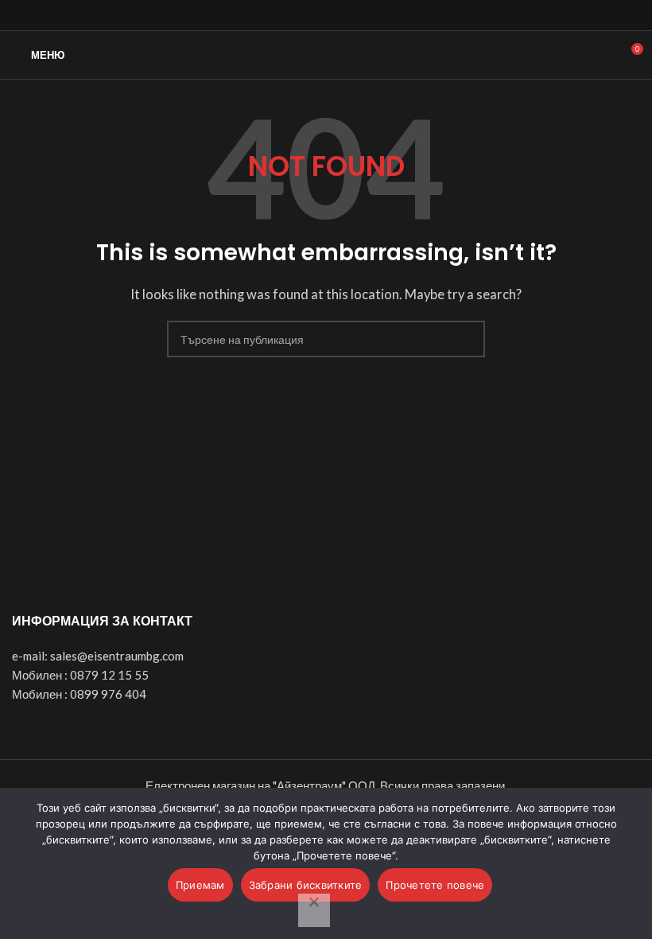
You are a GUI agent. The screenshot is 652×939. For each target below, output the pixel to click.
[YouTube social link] (345, 15)
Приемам (200, 885)
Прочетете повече (435, 885)
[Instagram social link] (326, 15)
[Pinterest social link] (363, 15)
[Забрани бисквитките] (314, 910)
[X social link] (308, 15)
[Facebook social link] (290, 15)
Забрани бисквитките (306, 885)
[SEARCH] (466, 339)
